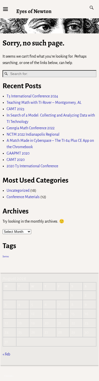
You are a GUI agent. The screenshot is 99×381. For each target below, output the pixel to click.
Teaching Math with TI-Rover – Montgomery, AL (44, 102)
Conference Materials (23, 197)
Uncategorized (18, 190)
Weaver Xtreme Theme (82, 376)
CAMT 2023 (15, 109)
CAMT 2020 (16, 160)
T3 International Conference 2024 (32, 96)
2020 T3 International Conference (32, 166)
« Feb (6, 354)
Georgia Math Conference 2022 (31, 128)
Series (6, 256)
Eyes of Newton (34, 11)
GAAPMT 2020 (18, 153)
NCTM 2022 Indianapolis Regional (33, 134)
